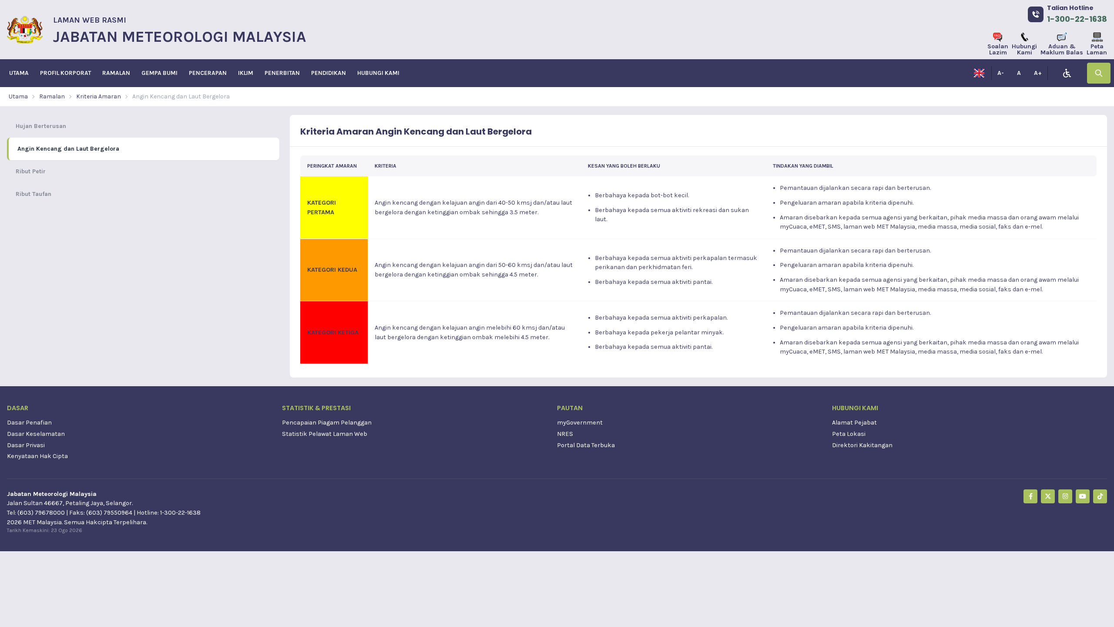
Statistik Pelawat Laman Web (324, 434)
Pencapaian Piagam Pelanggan (327, 422)
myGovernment (580, 422)
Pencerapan (208, 73)
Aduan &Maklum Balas (1061, 49)
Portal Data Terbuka (586, 445)
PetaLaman (1097, 49)
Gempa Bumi (159, 73)
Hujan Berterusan (41, 126)
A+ (1038, 73)
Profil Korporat (65, 73)
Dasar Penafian (29, 422)
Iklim (245, 73)
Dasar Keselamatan (36, 434)
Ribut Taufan (33, 194)
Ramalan (116, 73)
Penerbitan (282, 73)
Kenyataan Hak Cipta (37, 456)
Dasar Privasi (26, 445)
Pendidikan (328, 73)
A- (1000, 73)
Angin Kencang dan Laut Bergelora (181, 96)
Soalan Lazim (997, 49)
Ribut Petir (31, 171)
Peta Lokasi (849, 434)
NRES (565, 434)
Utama (19, 73)
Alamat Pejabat (854, 422)
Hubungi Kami (1024, 49)
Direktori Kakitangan (862, 445)
